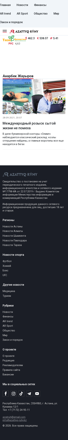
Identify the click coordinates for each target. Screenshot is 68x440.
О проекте (8, 356)
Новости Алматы (13, 231)
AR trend (5, 13)
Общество (41, 13)
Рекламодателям (13, 365)
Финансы (40, 5)
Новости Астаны (12, 226)
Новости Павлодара (15, 240)
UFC (5, 275)
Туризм (7, 295)
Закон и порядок (11, 22)
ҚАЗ (17, 43)
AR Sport (22, 13)
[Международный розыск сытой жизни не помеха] (34, 97)
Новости (22, 5)
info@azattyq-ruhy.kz (15, 420)
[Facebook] (6, 394)
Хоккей (7, 265)
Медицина (9, 291)
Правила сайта (11, 370)
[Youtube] (37, 394)
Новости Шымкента (14, 235)
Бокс (5, 270)
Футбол (7, 261)
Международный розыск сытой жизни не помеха (29, 125)
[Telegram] (29, 394)
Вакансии (8, 374)
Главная (5, 5)
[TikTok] (21, 394)
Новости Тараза (12, 245)
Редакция (8, 360)
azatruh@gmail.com (14, 417)
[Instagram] (13, 394)
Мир (56, 13)
